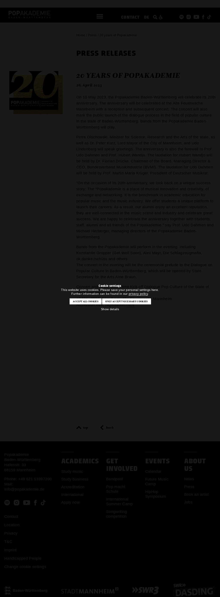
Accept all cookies (85, 301)
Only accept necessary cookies (126, 301)
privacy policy (138, 293)
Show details (110, 309)
